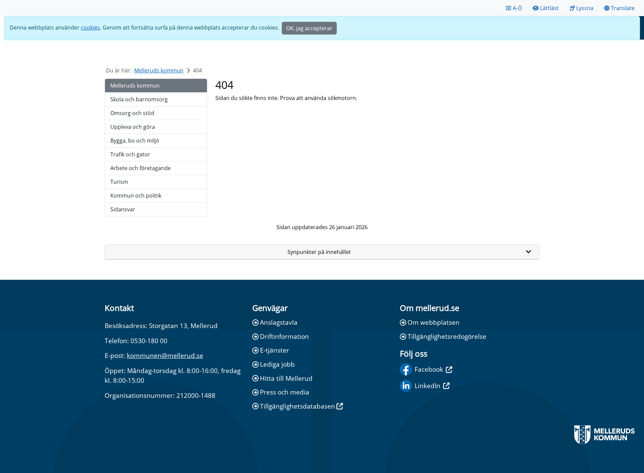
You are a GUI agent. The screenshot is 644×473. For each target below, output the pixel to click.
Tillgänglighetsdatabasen (297, 406)
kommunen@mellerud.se (165, 355)
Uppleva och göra (132, 126)
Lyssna (584, 8)
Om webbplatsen (434, 322)
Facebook (429, 369)
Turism (119, 182)
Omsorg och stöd (132, 113)
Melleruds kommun (158, 70)
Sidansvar (122, 209)
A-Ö (517, 8)
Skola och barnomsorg (139, 99)
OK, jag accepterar (309, 28)
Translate (623, 8)
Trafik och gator (130, 154)
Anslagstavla (279, 322)
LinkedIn (427, 385)
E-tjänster (274, 350)
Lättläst (549, 8)
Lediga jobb (277, 364)
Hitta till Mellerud (286, 378)
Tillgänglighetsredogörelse (447, 336)
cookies (90, 27)
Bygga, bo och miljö (134, 140)
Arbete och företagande (140, 168)
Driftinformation (284, 336)
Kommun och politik (135, 195)
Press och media (284, 392)
